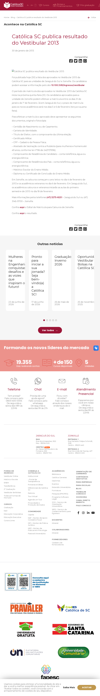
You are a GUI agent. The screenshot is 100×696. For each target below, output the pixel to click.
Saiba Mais (69, 687)
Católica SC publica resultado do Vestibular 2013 (37, 17)
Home (6, 17)
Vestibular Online (11, 476)
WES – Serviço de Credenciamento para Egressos (61, 511)
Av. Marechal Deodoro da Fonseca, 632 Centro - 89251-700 (47, 451)
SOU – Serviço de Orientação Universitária (59, 504)
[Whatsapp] (85, 61)
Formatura (56, 491)
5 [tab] (56, 320)
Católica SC (13, 5)
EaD (5, 511)
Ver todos (48, 330)
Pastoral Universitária (36, 534)
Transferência (9, 486)
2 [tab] (47, 320)
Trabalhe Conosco (81, 493)
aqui (22, 207)
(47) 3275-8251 (54, 197)
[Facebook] (71, 61)
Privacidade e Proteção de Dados (36, 504)
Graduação (8, 507)
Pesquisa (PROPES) (60, 494)
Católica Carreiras (59, 477)
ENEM (6, 483)
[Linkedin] (80, 61)
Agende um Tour (35, 500)
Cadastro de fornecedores (58, 544)
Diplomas (56, 481)
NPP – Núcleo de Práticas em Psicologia (37, 529)
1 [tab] (44, 320)
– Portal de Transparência (34, 480)
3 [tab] (50, 320)
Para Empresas (84, 482)
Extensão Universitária (61, 487)
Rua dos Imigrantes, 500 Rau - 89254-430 (46, 442)
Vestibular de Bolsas (12, 492)
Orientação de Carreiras (84, 473)
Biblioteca (56, 474)
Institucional (33, 476)
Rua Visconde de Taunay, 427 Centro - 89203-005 (80, 452)
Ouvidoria (81, 497)
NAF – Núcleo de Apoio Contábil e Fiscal (37, 519)
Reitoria (31, 493)
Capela (31, 515)
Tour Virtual (32, 496)
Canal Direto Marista (83, 501)
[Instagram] (83, 513)
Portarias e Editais (35, 485)
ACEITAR (87, 687)
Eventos (55, 484)
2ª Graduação (9, 489)
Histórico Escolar (11, 479)
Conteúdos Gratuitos (82, 478)
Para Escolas (83, 485)
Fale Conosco (83, 506)
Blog (13, 17)
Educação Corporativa (13, 514)
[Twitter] (75, 61)
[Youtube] (93, 513)
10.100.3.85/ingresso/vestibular (68, 85)
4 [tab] (53, 320)
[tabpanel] (15, 280)
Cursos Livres (9, 521)
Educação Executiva (12, 517)
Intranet (55, 523)
